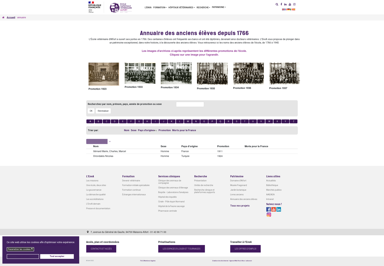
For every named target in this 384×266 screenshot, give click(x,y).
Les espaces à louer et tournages (181, 249)
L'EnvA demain (93, 204)
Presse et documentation (98, 208)
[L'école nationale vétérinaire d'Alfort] (120, 7)
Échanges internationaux (134, 194)
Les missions (92, 180)
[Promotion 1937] (284, 74)
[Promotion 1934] (176, 73)
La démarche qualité (96, 194)
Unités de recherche (203, 185)
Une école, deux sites (96, 185)
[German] (288, 9)
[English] (283, 9)
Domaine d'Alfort (238, 180)
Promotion (165, 130)
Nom (126, 130)
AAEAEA (270, 194)
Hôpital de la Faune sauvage (171, 206)
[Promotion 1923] (103, 74)
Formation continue (131, 190)
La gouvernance (93, 190)
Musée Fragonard (238, 185)
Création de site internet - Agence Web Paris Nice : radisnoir (232, 261)
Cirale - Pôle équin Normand (171, 201)
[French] (286, 9)
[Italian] (291, 9)
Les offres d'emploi (245, 249)
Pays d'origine (146, 130)
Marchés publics (274, 190)
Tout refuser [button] (23, 256)
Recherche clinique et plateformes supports (204, 191)
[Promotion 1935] (212, 74)
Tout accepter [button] (57, 256)
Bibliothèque (272, 185)
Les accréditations (95, 199)
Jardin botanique (238, 190)
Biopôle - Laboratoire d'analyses (173, 192)
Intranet (270, 199)
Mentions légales (150, 261)
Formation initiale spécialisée (136, 185)
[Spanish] (294, 9)
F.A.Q (142, 261)
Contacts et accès (101, 249)
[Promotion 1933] (140, 73)
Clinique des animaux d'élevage (173, 187)
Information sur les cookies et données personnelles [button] (37, 245)
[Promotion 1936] (248, 74)
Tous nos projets (240, 205)
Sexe (133, 130)
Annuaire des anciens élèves (243, 199)
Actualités (271, 180)
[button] (160, 7)
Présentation (200, 180)
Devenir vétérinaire (131, 180)
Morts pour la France (184, 130)
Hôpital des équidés (167, 197)
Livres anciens (237, 194)
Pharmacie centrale (167, 211)
